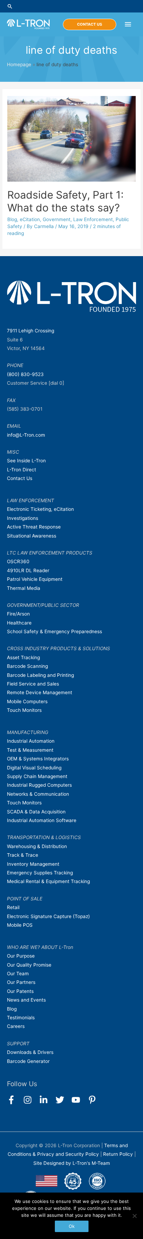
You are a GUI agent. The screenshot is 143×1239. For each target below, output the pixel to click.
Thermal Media (23, 588)
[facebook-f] (14, 1100)
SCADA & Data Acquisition (36, 811)
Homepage (19, 64)
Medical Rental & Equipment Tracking (48, 881)
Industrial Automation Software (41, 820)
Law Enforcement (93, 219)
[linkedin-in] (46, 1100)
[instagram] (30, 1100)
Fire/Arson (18, 614)
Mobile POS (20, 925)
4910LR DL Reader (28, 570)
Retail (13, 907)
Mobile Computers (27, 701)
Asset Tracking (23, 657)
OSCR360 (18, 561)
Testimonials (21, 1017)
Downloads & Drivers (30, 1052)
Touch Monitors (24, 710)
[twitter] (63, 1100)
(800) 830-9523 (25, 374)
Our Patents (20, 991)
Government (56, 219)
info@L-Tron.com (26, 435)
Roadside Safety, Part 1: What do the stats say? (65, 201)
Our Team (18, 973)
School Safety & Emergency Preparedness (54, 631)
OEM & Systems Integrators (38, 758)
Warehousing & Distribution (37, 846)
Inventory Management (33, 864)
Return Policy (118, 1154)
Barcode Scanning (27, 666)
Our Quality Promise (29, 965)
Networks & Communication (38, 794)
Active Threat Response (34, 527)
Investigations (22, 518)
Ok (72, 1226)
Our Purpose (21, 956)
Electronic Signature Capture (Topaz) (48, 916)
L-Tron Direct (21, 469)
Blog (12, 219)
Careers (16, 1026)
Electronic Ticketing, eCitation (40, 509)
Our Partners (21, 982)
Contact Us (19, 478)
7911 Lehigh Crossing (30, 330)
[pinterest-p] (93, 1100)
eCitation (30, 219)
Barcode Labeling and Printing (40, 675)
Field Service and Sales (33, 684)
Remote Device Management (39, 692)
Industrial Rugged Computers (39, 785)
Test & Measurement (30, 750)
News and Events (26, 1000)
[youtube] (79, 1100)
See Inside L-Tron (26, 460)
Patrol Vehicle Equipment (34, 579)
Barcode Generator (28, 1061)
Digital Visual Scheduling (34, 767)
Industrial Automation (30, 741)
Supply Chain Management (37, 776)
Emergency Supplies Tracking (40, 872)
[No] (134, 1215)
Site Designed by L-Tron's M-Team (71, 1163)
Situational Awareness (31, 536)
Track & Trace (22, 855)
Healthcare (19, 623)
